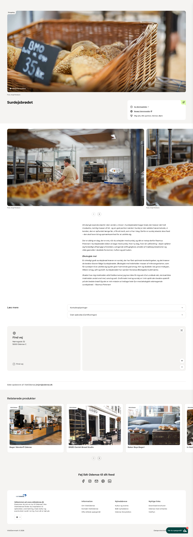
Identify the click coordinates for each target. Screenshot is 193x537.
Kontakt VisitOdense (90, 509)
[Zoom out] (182, 367)
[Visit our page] (90, 481)
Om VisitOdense (88, 506)
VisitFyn (152, 512)
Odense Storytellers (123, 512)
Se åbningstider (140, 107)
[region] (134, 348)
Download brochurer (157, 506)
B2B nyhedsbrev (122, 509)
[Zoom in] (182, 360)
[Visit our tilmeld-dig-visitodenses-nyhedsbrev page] (96, 481)
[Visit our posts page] (110, 481)
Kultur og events (121, 506)
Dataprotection (160, 531)
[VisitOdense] (21, 495)
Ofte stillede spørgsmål (91, 512)
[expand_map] (181, 330)
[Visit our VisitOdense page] (83, 481)
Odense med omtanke (158, 509)
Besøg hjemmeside (142, 111)
